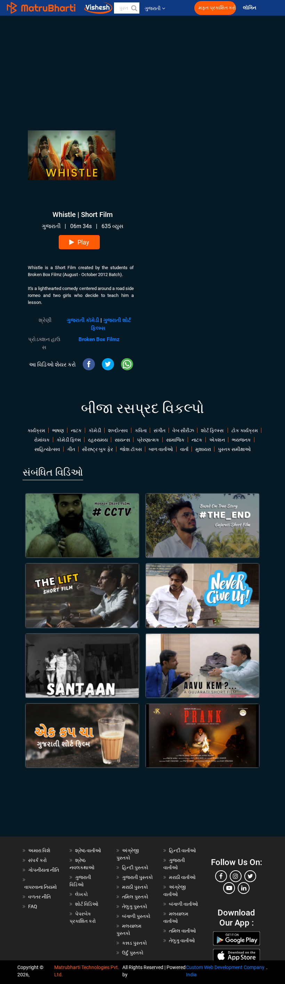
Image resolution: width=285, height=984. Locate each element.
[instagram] (236, 876)
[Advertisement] (142, 64)
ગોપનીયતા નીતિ (43, 870)
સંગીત (159, 430)
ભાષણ (58, 430)
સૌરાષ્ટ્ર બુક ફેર (97, 449)
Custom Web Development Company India (225, 971)
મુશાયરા (203, 449)
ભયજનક (241, 440)
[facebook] (221, 876)
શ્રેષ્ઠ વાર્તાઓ (88, 850)
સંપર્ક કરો (37, 860)
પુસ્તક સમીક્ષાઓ (234, 449)
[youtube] (229, 888)
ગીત (71, 449)
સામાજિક (175, 440)
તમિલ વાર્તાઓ (182, 931)
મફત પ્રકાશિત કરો (217, 7)
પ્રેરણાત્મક (148, 440)
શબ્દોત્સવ (118, 430)
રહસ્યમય (98, 440)
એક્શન (217, 440)
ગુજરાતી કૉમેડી (83, 320)
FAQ (32, 906)
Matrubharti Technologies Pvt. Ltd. (86, 971)
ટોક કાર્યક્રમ (244, 430)
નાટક (76, 430)
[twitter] (250, 876)
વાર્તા (184, 449)
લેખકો (81, 894)
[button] (133, 8)
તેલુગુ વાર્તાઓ (182, 940)
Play (83, 242)
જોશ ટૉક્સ (131, 449)
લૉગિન (250, 7)
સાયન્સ (122, 440)
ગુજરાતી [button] (153, 8)
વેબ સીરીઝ (183, 430)
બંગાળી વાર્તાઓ (183, 904)
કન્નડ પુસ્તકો (134, 943)
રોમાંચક (42, 440)
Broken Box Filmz (99, 339)
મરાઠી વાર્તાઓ (182, 877)
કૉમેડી (95, 430)
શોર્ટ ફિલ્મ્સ (213, 430)
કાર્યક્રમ (36, 430)
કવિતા (141, 430)
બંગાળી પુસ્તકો (136, 916)
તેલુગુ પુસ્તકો (134, 906)
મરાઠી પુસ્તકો (135, 887)
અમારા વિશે (39, 850)
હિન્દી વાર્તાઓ (182, 850)
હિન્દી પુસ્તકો (135, 867)
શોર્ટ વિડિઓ (86, 904)
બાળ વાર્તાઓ (161, 449)
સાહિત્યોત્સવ (47, 449)
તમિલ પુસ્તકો (135, 897)
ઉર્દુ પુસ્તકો (133, 952)
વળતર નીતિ (39, 897)
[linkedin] (244, 888)
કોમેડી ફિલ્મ (69, 440)
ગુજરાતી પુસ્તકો (137, 877)
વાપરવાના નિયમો (41, 887)
